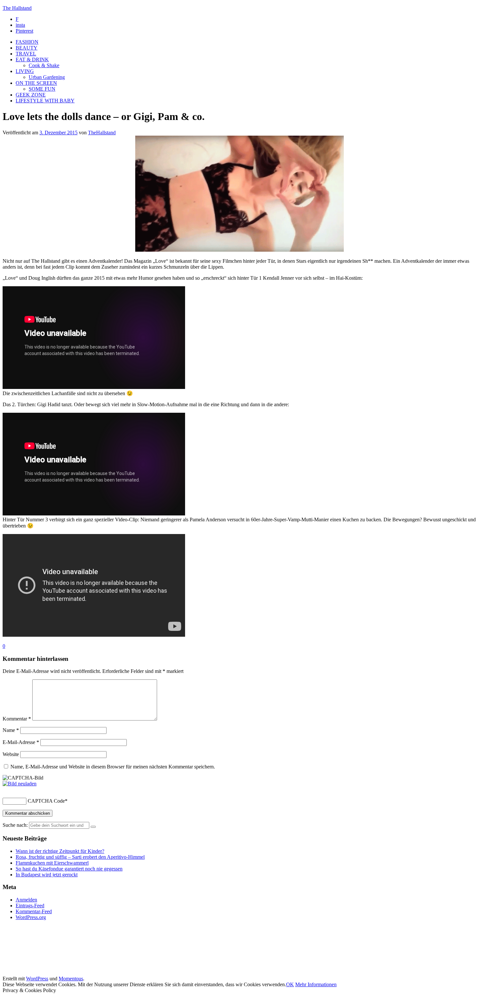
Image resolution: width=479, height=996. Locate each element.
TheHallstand (102, 132)
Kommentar (17, 718)
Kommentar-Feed (34, 911)
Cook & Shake (44, 65)
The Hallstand (17, 8)
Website (11, 754)
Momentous (71, 978)
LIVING (25, 71)
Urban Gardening (47, 77)
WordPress (37, 978)
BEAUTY (26, 48)
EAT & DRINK (32, 59)
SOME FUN (42, 89)
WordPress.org (31, 917)
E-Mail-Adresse (21, 742)
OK (290, 984)
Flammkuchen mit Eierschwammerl (52, 863)
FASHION (27, 42)
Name (11, 730)
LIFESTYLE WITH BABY (45, 100)
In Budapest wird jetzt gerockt (47, 874)
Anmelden (26, 899)
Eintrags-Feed (30, 905)
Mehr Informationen (316, 984)
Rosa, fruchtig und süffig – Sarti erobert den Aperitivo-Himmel (80, 857)
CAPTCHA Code (46, 801)
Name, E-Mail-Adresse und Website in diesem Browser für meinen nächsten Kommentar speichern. (112, 766)
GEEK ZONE (31, 94)
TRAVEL (26, 53)
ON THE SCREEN (36, 83)
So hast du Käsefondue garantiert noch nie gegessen (69, 868)
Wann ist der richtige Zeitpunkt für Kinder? (60, 851)
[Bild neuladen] (19, 783)
